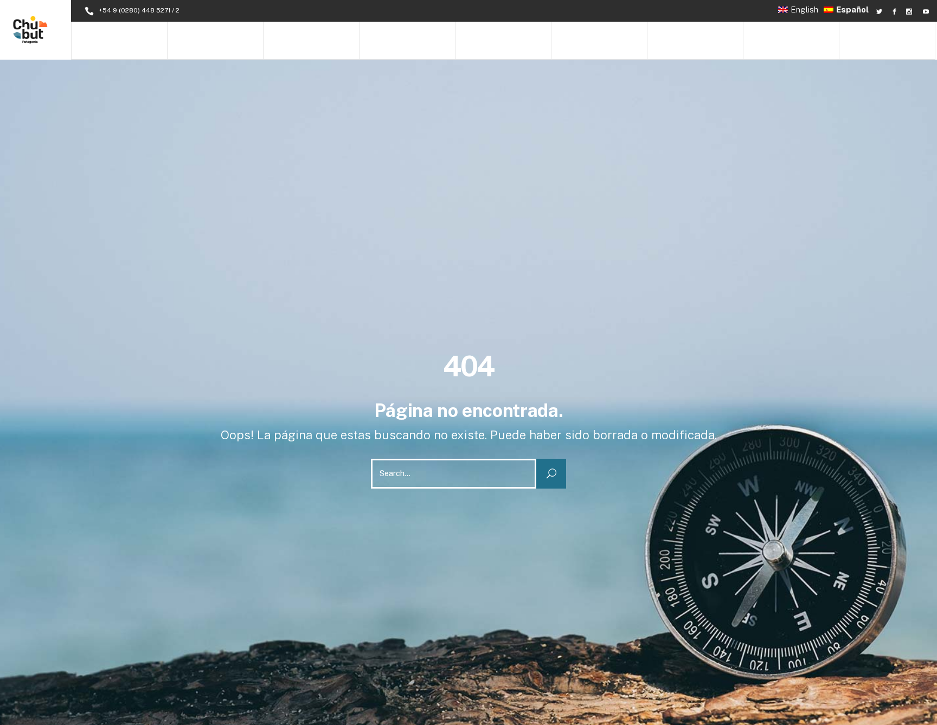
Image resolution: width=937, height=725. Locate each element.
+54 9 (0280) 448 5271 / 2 (139, 10)
